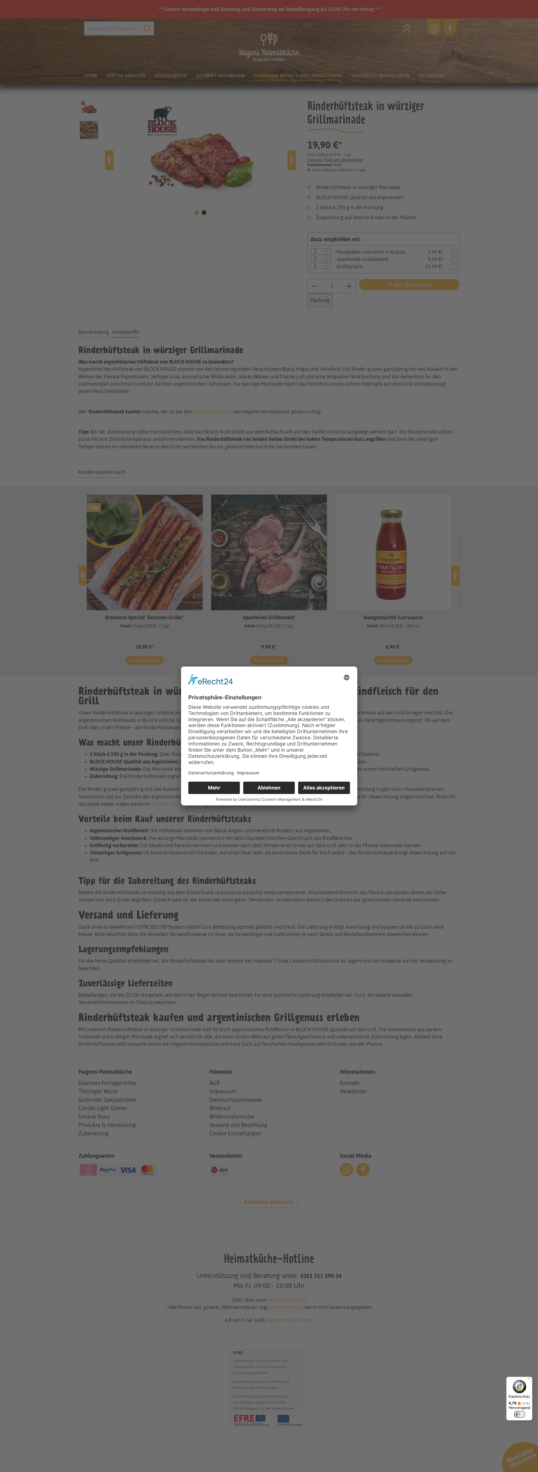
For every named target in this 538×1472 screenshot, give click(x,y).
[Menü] (529, 1380)
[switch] (519, 1414)
